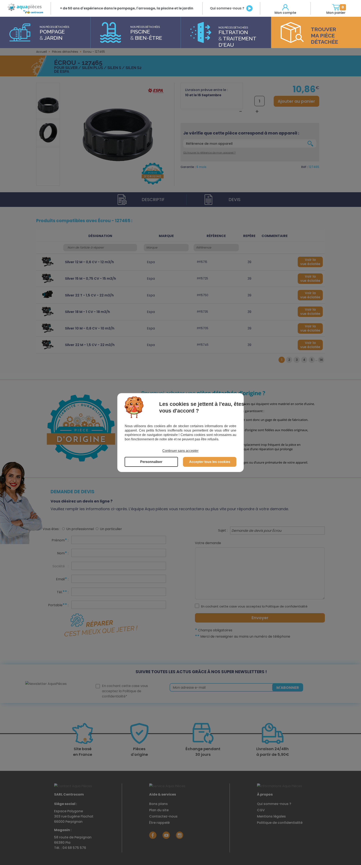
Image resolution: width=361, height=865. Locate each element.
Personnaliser (151, 462)
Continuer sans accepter (180, 450)
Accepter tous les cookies (209, 462)
